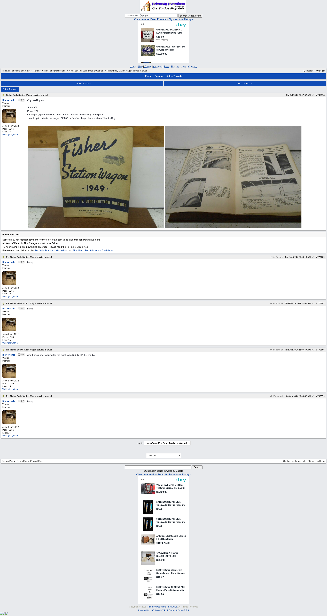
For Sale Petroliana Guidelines (51, 250)
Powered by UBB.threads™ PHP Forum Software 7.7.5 (163, 610)
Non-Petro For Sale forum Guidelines (93, 250)
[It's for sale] (9, 122)
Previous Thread (83, 83)
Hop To (140, 443)
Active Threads (174, 76)
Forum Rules (23, 461)
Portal (148, 76)
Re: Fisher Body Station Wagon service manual (29, 257)
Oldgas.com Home (316, 461)
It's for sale (277, 257)
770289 (321, 257)
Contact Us (288, 461)
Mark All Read (36, 461)
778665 (321, 350)
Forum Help (300, 461)
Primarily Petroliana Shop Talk (16, 71)
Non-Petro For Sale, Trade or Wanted (86, 71)
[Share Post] (313, 95)
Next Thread (244, 83)
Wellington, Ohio (10, 134)
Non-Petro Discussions (54, 71)
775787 (321, 303)
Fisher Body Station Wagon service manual (27, 95)
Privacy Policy (8, 461)
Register (310, 71)
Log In (322, 71)
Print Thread (10, 89)
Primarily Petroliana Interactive (162, 606)
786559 (321, 396)
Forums (37, 71)
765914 (321, 95)
